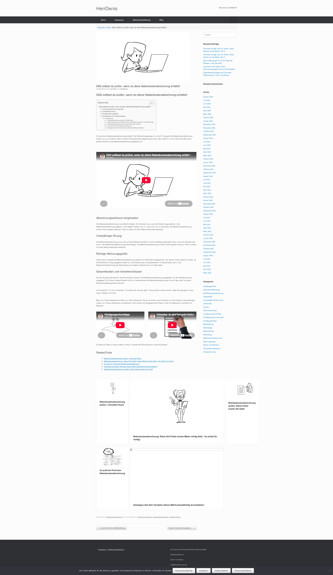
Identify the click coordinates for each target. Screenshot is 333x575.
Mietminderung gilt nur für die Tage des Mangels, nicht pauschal (218, 61)
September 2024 (209, 172)
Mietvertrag (207, 334)
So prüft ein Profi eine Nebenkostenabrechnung (120, 126)
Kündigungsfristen (210, 321)
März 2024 (207, 193)
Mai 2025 (206, 148)
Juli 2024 (206, 179)
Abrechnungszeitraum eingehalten (113, 109)
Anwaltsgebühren (209, 286)
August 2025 (208, 138)
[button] (233, 19)
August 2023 (208, 214)
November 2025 (209, 128)
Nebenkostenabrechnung (114, 517)
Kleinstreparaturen (210, 310)
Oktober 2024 (208, 169)
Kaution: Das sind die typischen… (182, 528)
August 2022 (208, 255)
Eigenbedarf (207, 296)
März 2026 (207, 114)
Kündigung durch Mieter (212, 314)
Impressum (119, 20)
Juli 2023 (206, 217)
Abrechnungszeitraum (145, 517)
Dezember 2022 (209, 241)
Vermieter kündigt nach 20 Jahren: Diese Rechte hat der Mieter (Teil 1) (218, 55)
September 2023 (209, 210)
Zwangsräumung (209, 352)
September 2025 (209, 134)
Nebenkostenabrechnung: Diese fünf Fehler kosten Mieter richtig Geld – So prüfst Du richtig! (130, 122)
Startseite (101, 27)
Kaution (206, 307)
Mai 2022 (206, 266)
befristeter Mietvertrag (211, 289)
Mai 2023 (206, 224)
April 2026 (207, 110)
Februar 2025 (208, 159)
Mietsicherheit (208, 331)
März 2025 (207, 155)
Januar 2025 (208, 162)
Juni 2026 (207, 103)
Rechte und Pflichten (211, 345)
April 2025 (207, 152)
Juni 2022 (207, 262)
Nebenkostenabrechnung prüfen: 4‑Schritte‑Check (120, 120)
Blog (161, 20)
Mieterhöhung (208, 324)
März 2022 (207, 272)
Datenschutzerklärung (141, 20)
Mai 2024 (206, 186)
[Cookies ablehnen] (329, 570)
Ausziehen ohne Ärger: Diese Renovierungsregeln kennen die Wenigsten (219, 67)
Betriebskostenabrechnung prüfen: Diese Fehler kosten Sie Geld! (124, 124)
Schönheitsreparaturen (211, 348)
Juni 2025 (207, 145)
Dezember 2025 (209, 124)
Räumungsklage (209, 341)
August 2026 (208, 96)
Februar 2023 (208, 234)
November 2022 (209, 245)
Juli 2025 (206, 141)
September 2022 (209, 252)
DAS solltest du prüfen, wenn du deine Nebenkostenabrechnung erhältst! (124, 107)
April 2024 (207, 190)
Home (103, 20)
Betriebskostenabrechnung (213, 293)
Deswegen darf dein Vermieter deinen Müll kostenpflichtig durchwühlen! (126, 128)
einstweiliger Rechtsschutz (213, 300)
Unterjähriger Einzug (109, 111)
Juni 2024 (207, 183)
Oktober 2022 (208, 248)
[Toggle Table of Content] (150, 103)
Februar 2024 (208, 197)
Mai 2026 (206, 107)
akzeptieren (203, 570)
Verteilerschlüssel (175, 517)
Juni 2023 (207, 221)
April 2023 (207, 228)
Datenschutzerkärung (116, 549)
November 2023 (209, 203)
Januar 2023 (208, 238)
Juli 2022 (206, 259)
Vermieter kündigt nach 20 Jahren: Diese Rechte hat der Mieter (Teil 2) (218, 49)
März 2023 (207, 231)
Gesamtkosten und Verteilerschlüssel (114, 116)
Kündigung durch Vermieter (213, 317)
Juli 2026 (206, 100)
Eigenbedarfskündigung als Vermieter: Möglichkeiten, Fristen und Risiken (217, 73)
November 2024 (209, 165)
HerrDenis (124, 89)
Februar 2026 (208, 117)
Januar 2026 (208, 121)
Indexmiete (207, 303)
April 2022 (207, 269)
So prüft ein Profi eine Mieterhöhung (111, 528)
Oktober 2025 (208, 131)
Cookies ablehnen (221, 570)
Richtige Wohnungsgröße (110, 114)
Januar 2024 (208, 200)
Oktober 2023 (208, 207)
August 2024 (208, 176)
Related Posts (109, 118)
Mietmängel (207, 327)
